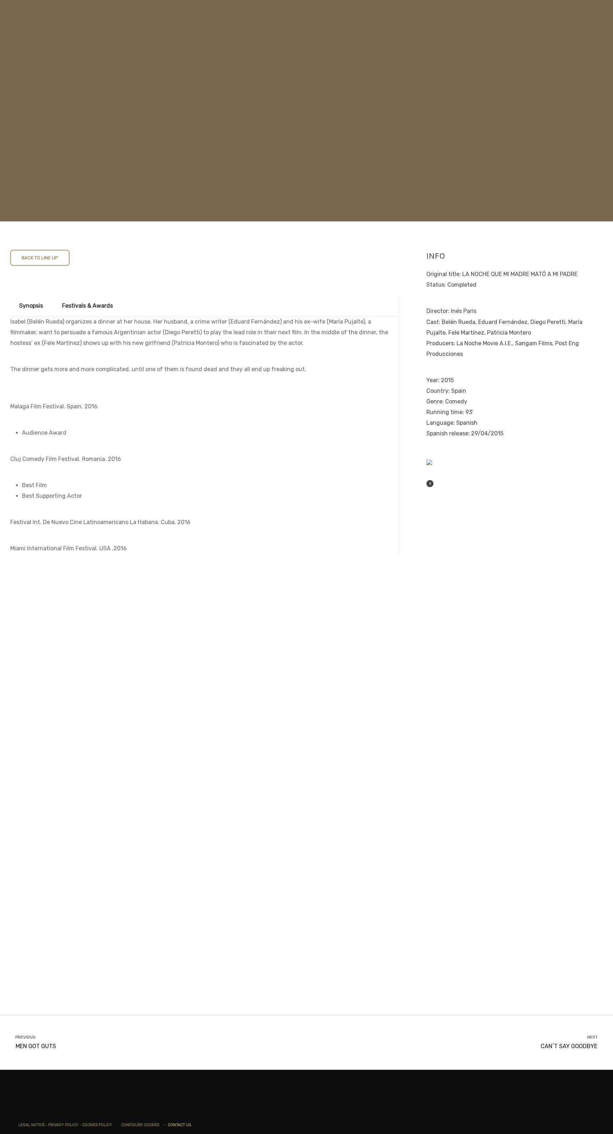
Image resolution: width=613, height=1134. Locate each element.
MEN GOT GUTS (36, 1042)
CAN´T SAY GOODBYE (569, 1042)
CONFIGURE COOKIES (139, 1125)
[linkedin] (592, 1124)
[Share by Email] (462, 484)
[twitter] (572, 1124)
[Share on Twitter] (452, 484)
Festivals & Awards (87, 305)
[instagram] (582, 1124)
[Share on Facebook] (440, 484)
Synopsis (31, 305)
